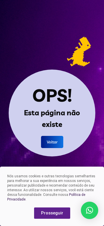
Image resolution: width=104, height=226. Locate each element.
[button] (89, 210)
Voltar (52, 142)
